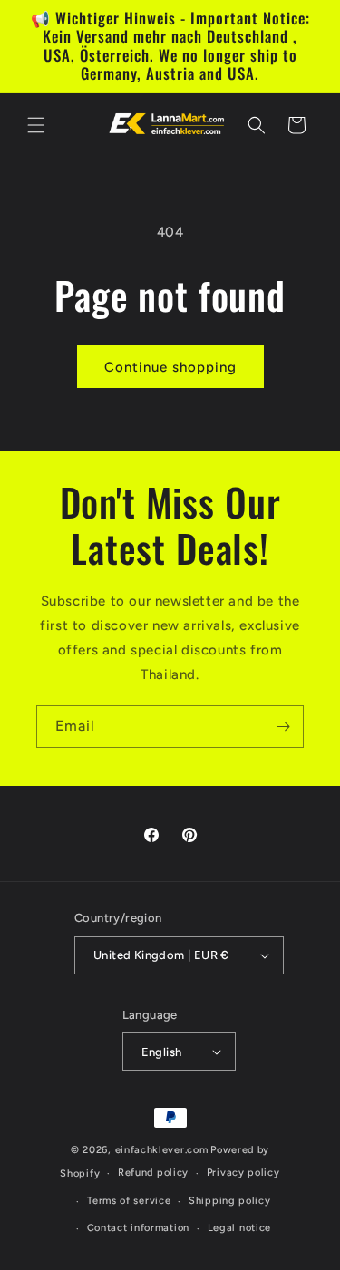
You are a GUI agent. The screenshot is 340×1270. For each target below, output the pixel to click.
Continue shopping (170, 367)
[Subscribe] (283, 726)
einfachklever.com (162, 1150)
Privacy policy (243, 1172)
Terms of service (128, 1201)
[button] (36, 125)
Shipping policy (230, 1201)
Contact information (138, 1228)
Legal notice (239, 1228)
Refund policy (153, 1172)
